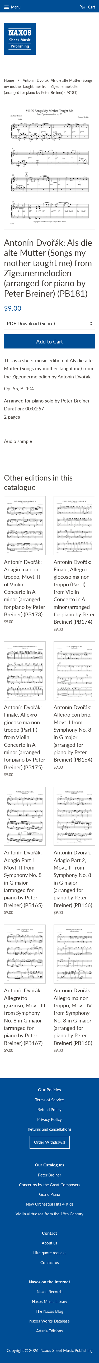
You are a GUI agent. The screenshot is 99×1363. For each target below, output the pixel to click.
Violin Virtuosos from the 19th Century (49, 1213)
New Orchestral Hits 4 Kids (49, 1204)
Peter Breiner (49, 1174)
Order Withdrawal (49, 1142)
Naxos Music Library (49, 1301)
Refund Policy (49, 1109)
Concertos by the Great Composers (49, 1184)
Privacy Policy (49, 1119)
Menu (15, 7)
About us (49, 1242)
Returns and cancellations (50, 1129)
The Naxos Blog (49, 1311)
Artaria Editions (49, 1330)
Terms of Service (49, 1099)
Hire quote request (49, 1252)
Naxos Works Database (49, 1321)
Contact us (49, 1262)
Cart (91, 7)
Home (9, 80)
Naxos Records (50, 1291)
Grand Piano (49, 1194)
